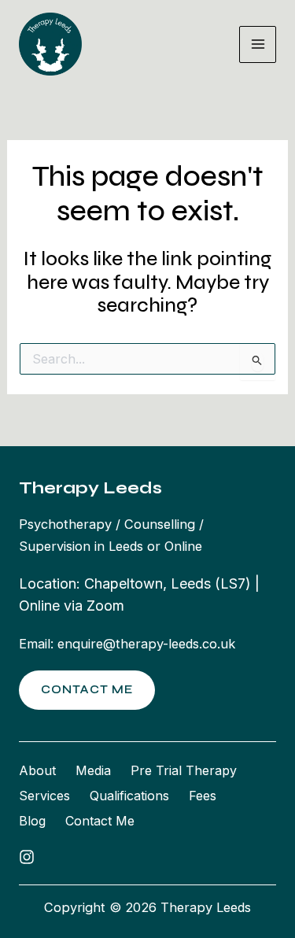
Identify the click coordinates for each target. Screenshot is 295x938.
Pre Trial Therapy (184, 770)
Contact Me (100, 821)
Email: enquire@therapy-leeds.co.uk (127, 644)
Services (44, 795)
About (37, 770)
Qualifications (129, 795)
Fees (202, 795)
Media (93, 770)
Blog (32, 821)
